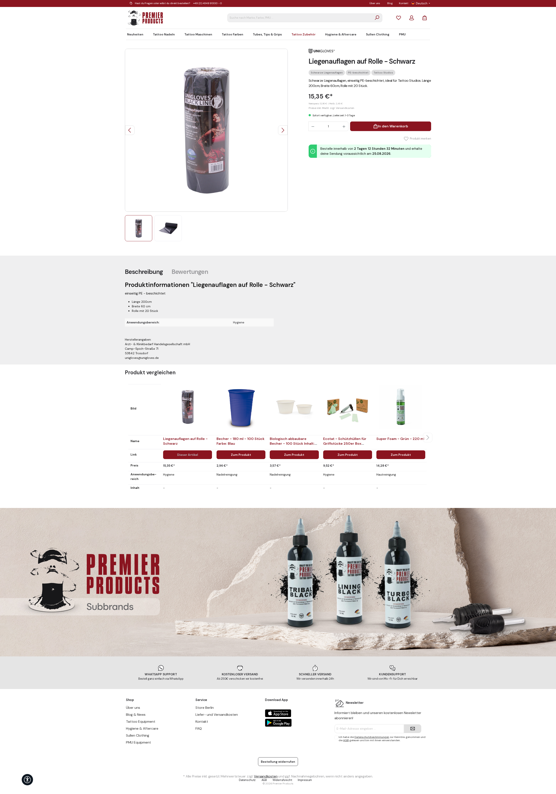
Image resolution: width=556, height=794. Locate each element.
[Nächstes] (283, 130)
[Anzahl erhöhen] (344, 126)
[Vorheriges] (130, 130)
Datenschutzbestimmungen (371, 737)
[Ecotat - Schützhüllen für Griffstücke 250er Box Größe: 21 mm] (347, 407)
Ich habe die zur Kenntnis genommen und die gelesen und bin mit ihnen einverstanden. (382, 738)
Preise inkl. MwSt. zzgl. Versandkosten (331, 108)
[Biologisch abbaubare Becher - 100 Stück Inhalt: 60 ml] (294, 407)
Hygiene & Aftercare (142, 728)
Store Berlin (204, 707)
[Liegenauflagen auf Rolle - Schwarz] (187, 407)
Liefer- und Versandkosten (216, 714)
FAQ (198, 728)
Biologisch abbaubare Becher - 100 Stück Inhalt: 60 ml (292, 443)
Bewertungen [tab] (190, 272)
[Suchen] (377, 17)
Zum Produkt (241, 455)
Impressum (305, 780)
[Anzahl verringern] (312, 126)
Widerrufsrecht (282, 780)
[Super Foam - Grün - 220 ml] (400, 407)
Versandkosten (265, 776)
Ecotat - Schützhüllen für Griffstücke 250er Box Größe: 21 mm (344, 443)
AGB (346, 740)
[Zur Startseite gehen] (145, 18)
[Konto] (411, 17)
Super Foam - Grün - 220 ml (400, 438)
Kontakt (403, 3)
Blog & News (136, 714)
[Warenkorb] (424, 17)
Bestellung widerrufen (278, 762)
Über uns (374, 3)
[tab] (144, 271)
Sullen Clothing (137, 735)
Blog (389, 3)
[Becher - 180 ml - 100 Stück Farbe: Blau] (241, 407)
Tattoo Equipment (140, 721)
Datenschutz (247, 780)
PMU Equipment (138, 742)
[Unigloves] (322, 51)
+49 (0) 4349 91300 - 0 (207, 3)
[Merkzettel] (398, 17)
